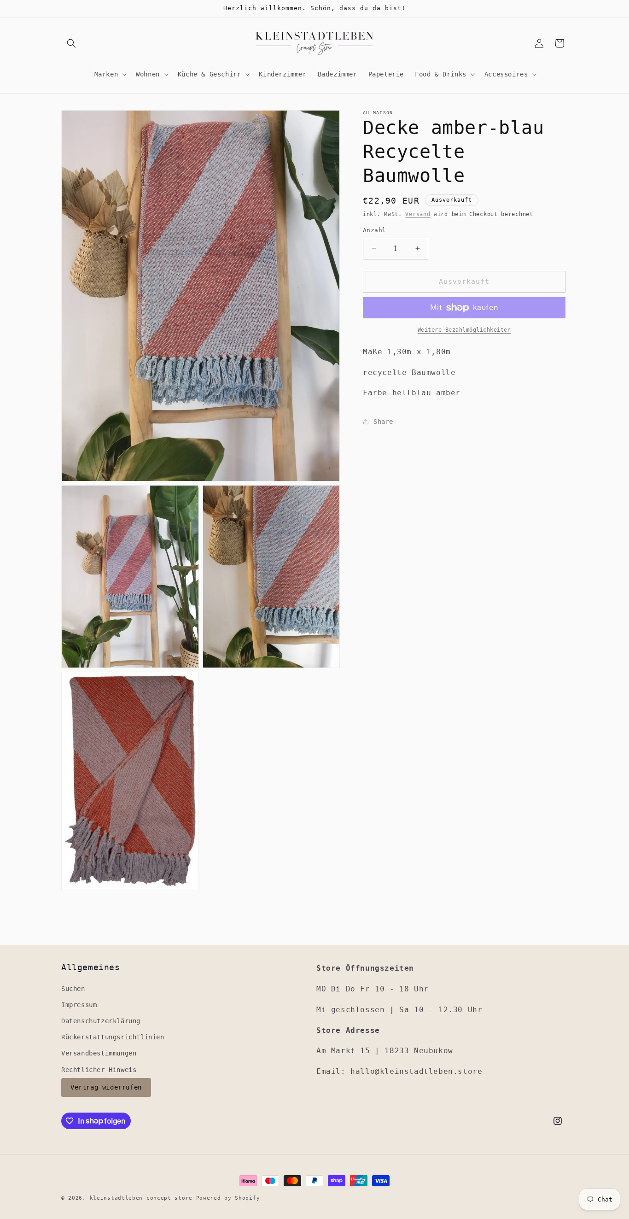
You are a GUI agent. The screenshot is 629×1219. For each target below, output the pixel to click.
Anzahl (374, 230)
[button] (71, 43)
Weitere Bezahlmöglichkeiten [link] (464, 330)
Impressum (79, 1004)
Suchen (73, 988)
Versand (417, 214)
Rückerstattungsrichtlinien (112, 1037)
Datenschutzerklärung (100, 1021)
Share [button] (383, 421)
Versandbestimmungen (98, 1053)
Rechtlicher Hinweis (98, 1069)
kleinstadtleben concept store (141, 1198)
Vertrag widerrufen (106, 1086)
